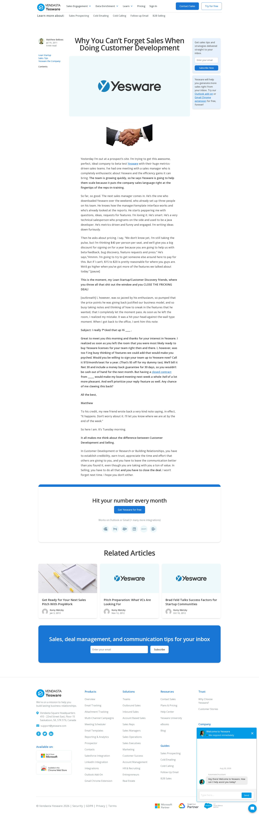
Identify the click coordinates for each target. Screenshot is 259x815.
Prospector (91, 743)
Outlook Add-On (94, 774)
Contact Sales (187, 6)
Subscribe (159, 649)
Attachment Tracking (96, 711)
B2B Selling (159, 15)
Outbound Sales (132, 705)
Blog (163, 730)
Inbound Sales (131, 711)
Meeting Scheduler (95, 724)
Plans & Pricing (169, 705)
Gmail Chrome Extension (98, 781)
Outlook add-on (204, 93)
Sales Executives (132, 743)
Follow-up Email (139, 15)
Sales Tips (43, 58)
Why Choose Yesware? (205, 701)
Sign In (153, 6)
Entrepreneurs (131, 774)
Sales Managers (132, 730)
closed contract (161, 372)
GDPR (89, 806)
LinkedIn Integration (96, 762)
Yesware (133, 163)
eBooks (165, 724)
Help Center (167, 711)
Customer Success (133, 755)
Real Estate (129, 781)
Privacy (100, 806)
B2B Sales (166, 778)
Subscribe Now (206, 67)
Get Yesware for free (129, 509)
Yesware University (171, 718)
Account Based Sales (134, 718)
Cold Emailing (101, 15)
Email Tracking (93, 705)
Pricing (141, 6)
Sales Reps (129, 724)
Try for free (211, 6)
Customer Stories (208, 709)
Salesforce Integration (97, 755)
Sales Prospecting (79, 15)
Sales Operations (132, 737)
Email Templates (94, 730)
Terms (112, 806)
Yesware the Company (49, 61)
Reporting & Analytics (97, 737)
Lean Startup (44, 55)
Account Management (135, 762)
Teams (126, 699)
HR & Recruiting (131, 768)
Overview (90, 699)
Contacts (90, 749)
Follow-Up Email (170, 772)
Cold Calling (119, 15)
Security (77, 806)
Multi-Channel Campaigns (99, 718)
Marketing (128, 749)
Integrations (92, 768)
